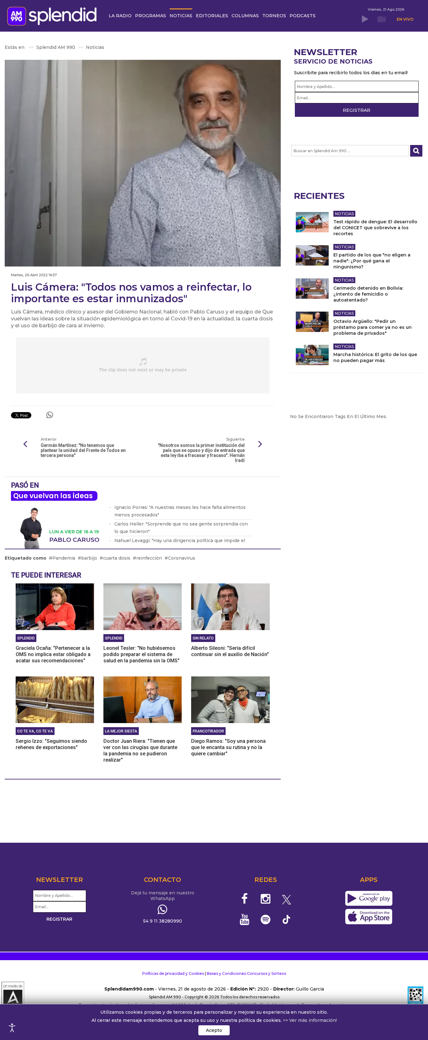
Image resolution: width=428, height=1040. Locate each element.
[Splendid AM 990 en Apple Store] (369, 917)
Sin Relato (203, 638)
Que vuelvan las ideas (53, 496)
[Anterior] (25, 444)
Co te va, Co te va (35, 731)
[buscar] (416, 151)
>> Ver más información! (310, 1020)
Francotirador (208, 731)
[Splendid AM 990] (53, 15)
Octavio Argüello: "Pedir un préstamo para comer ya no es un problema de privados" (372, 327)
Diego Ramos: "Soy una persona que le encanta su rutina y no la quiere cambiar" (228, 747)
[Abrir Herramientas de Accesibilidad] (12, 1027)
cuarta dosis (116, 558)
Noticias (344, 213)
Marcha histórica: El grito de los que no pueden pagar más (375, 357)
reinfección (149, 558)
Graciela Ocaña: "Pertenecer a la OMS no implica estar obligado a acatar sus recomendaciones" (53, 654)
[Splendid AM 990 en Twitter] (286, 898)
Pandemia (63, 558)
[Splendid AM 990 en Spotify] (265, 919)
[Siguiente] (260, 444)
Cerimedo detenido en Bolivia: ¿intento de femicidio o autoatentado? (368, 294)
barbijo (89, 558)
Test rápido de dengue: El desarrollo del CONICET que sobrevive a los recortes (375, 227)
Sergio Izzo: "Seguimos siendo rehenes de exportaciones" (51, 744)
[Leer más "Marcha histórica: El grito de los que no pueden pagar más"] (312, 355)
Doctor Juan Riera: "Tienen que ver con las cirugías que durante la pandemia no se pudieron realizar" (140, 750)
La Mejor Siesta (121, 731)
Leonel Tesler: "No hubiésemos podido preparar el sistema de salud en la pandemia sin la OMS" (141, 654)
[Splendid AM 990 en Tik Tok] (286, 919)
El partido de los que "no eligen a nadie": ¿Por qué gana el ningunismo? (371, 261)
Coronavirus (181, 558)
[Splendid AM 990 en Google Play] (369, 899)
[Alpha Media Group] (13, 997)
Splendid (26, 638)
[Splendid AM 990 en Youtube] (245, 919)
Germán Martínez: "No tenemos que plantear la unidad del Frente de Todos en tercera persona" (83, 450)
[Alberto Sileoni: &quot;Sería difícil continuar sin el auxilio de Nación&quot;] (230, 606)
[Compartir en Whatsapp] (49, 415)
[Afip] (415, 997)
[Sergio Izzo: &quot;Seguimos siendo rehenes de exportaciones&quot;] (55, 699)
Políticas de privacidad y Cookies (173, 973)
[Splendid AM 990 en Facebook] (245, 898)
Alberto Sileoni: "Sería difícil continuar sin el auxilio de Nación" (230, 651)
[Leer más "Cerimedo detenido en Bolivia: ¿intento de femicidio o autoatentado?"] (312, 288)
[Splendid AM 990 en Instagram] (265, 898)
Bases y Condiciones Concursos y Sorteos (246, 973)
